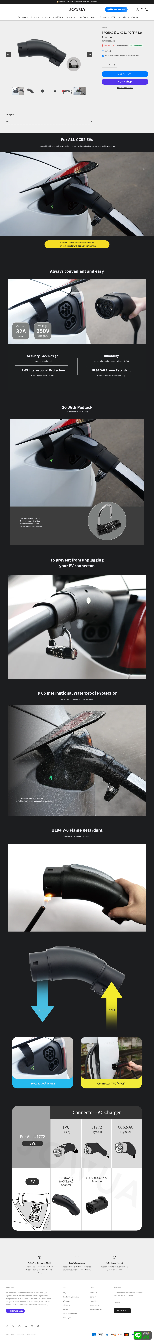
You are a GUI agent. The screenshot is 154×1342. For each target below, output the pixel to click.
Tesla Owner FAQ (96, 1309)
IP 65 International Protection (43, 370)
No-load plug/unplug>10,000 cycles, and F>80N (111, 361)
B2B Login (67, 1318)
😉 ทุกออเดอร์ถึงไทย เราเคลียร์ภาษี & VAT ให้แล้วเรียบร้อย (77, 2)
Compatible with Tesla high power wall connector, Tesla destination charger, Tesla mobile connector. (77, 146)
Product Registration (71, 1297)
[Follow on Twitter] (13, 1326)
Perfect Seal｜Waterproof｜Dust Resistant (77, 699)
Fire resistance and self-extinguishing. (111, 375)
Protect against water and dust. (43, 375)
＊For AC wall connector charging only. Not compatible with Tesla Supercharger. (77, 244)
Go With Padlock (77, 407)
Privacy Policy (20, 1335)
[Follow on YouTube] (26, 1326)
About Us (93, 1292)
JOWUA (104, 27)
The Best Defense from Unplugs (77, 411)
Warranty (66, 1301)
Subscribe (122, 1310)
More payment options (125, 88)
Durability (111, 356)
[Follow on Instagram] (19, 1326)
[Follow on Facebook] (7, 1326)
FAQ (64, 1292)
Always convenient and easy (77, 271)
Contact (93, 1297)
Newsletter (94, 1301)
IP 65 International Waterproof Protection (77, 693)
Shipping (66, 1305)
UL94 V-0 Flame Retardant (111, 370)
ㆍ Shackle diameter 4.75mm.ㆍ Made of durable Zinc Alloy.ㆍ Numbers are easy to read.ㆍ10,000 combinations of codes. (30, 522)
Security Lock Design (42, 356)
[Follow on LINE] (38, 1326)
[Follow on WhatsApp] (32, 1326)
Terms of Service (31, 1335)
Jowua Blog (94, 1305)
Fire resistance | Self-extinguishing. (77, 836)
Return (65, 1309)
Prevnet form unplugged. (43, 361)
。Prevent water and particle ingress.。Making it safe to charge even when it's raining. (34, 799)
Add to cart (125, 74)
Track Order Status (70, 1313)
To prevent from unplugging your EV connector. (77, 563)
